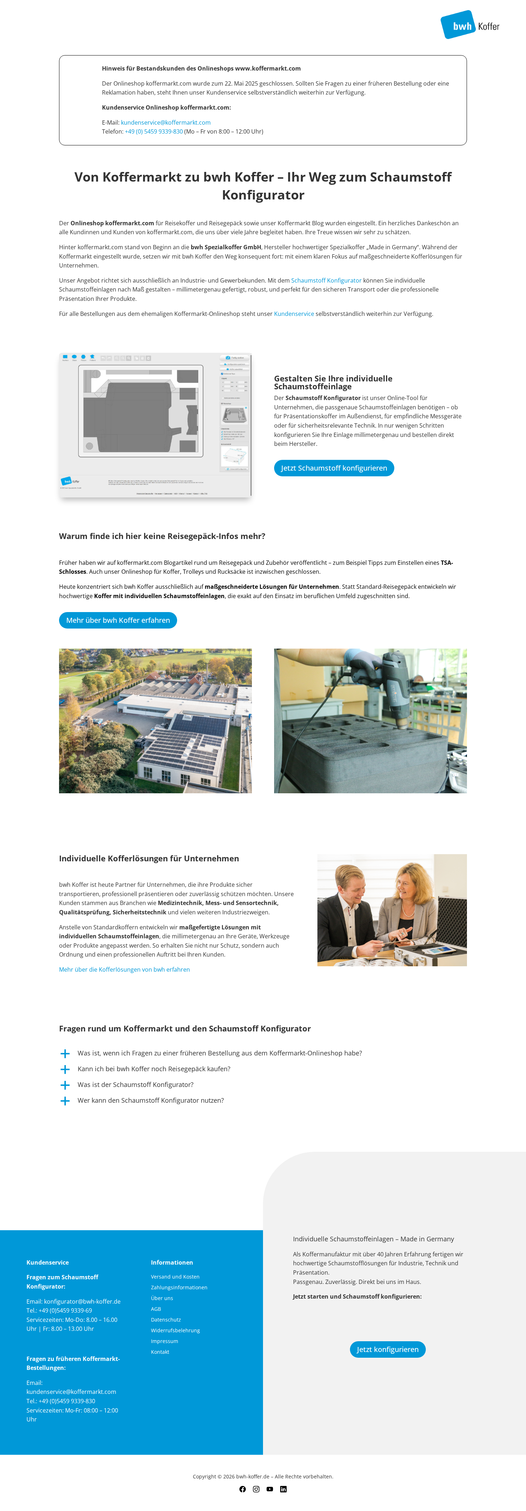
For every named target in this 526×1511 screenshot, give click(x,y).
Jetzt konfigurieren (388, 1349)
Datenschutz (166, 1320)
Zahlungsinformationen (179, 1288)
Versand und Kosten (175, 1277)
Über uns (162, 1298)
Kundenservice (295, 314)
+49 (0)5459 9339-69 (65, 1310)
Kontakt (160, 1352)
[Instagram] (256, 1489)
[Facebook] (242, 1489)
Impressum (164, 1341)
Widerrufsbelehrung (175, 1331)
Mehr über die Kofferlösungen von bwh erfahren (124, 969)
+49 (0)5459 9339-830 (67, 1401)
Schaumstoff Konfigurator (326, 280)
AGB (156, 1309)
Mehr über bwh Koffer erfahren (118, 620)
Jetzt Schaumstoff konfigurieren (334, 468)
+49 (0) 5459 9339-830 (154, 131)
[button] (263, 1055)
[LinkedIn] (283, 1489)
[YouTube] (270, 1489)
